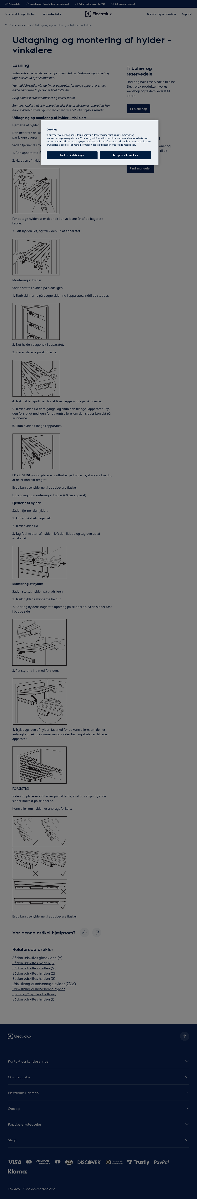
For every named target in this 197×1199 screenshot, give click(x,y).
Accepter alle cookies (125, 155)
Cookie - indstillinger (72, 155)
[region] (100, 142)
